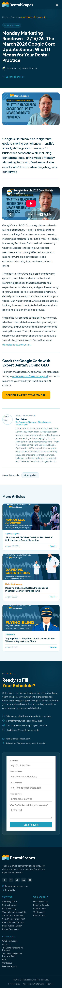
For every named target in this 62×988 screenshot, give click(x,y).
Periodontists (39, 915)
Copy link (32, 475)
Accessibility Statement (33, 984)
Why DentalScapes (10, 941)
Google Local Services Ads (14, 912)
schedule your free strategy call (30, 376)
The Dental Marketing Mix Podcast (12, 949)
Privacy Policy (14, 984)
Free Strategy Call (9, 966)
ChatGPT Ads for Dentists (13, 922)
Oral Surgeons (39, 912)
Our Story (6, 944)
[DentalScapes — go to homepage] (17, 4)
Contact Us (7, 963)
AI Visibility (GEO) (9, 901)
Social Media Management (13, 919)
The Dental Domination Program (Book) (12, 955)
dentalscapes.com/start (16, 344)
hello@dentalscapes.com (18, 738)
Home (5, 17)
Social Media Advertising (13, 915)
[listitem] (4, 880)
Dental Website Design (12, 926)
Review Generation (10, 929)
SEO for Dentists (9, 905)
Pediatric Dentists (41, 905)
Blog (13, 17)
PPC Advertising (9, 908)
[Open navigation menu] (57, 4)
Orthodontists (39, 908)
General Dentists (40, 901)
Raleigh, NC (10, 890)
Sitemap (50, 984)
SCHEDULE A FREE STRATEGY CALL (26, 395)
